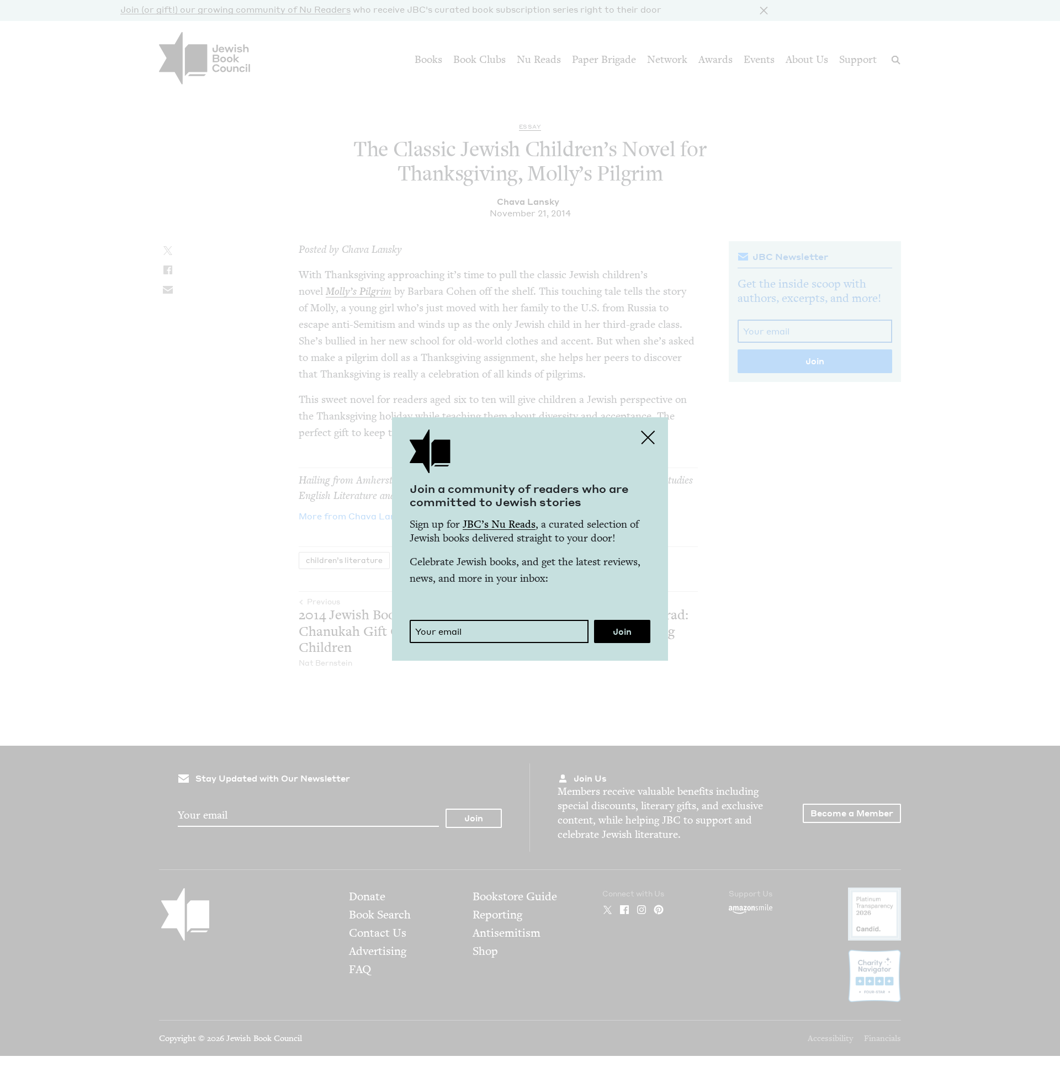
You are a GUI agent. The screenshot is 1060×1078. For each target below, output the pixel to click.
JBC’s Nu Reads (499, 524)
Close (648, 437)
